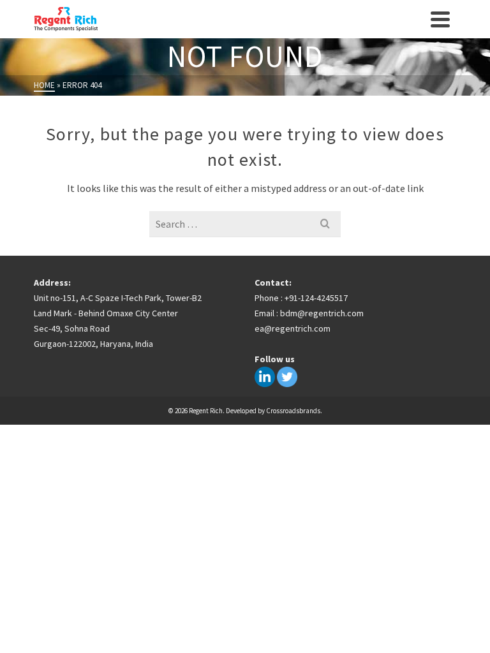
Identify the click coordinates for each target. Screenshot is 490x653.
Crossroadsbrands (293, 410)
